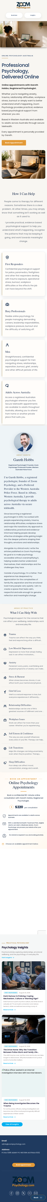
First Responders (11, 993)
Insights (32, 15)
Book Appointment (14, 143)
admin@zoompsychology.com (13, 1144)
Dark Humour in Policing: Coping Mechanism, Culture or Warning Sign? (20, 997)
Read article (8, 1010)
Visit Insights (7, 957)
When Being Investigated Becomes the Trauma (21, 1104)
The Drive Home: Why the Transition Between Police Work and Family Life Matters (20, 1051)
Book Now (14, 15)
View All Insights (12, 1124)
